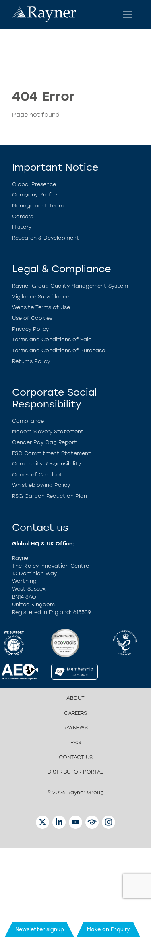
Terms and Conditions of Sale (51, 339)
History (21, 227)
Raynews (75, 727)
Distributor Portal (75, 772)
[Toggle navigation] (127, 14)
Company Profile (34, 195)
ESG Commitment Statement (51, 453)
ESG (75, 742)
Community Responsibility (46, 464)
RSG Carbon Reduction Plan (49, 496)
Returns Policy (31, 361)
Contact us (76, 757)
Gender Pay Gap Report (44, 442)
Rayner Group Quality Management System (70, 286)
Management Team (38, 205)
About (75, 698)
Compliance (28, 421)
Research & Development (45, 238)
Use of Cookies (32, 318)
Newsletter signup (39, 929)
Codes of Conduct (37, 475)
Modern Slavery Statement (48, 431)
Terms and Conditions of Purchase (58, 350)
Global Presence (34, 184)
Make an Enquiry (108, 929)
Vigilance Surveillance (40, 297)
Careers (22, 216)
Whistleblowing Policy (41, 485)
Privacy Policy (30, 329)
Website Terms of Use (41, 307)
